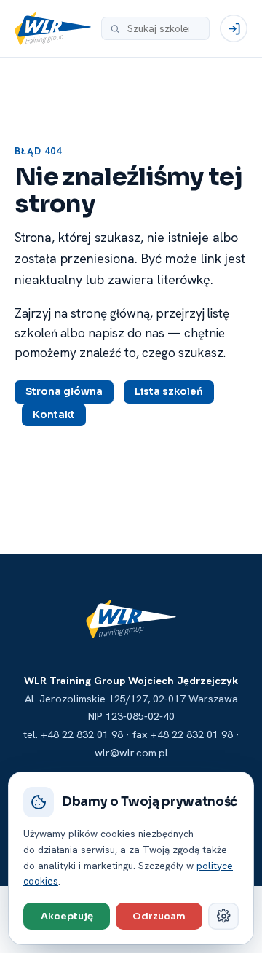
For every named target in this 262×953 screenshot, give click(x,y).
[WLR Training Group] (53, 28)
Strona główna (64, 391)
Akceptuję (67, 916)
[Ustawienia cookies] (223, 916)
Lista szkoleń (169, 391)
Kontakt (54, 415)
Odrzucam (159, 916)
